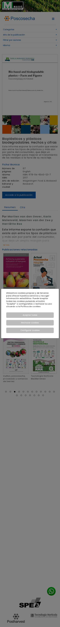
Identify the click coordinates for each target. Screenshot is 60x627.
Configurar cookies (30, 330)
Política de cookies (31, 306)
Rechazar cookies (30, 322)
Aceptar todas (30, 315)
